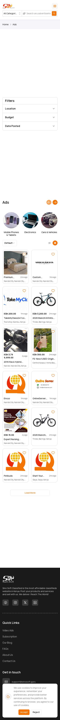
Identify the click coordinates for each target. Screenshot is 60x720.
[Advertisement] (30, 64)
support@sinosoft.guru (24, 681)
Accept (24, 712)
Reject (36, 712)
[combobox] (12, 13)
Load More (30, 492)
